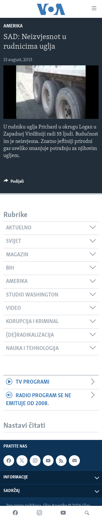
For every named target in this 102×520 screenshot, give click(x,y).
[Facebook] (15, 513)
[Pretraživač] (86, 513)
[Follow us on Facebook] (8, 460)
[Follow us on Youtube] (48, 460)
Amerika (13, 26)
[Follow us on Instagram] (35, 460)
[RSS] (61, 460)
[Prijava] (74, 460)
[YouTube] (63, 513)
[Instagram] (39, 513)
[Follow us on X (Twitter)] (21, 460)
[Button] (14, 182)
